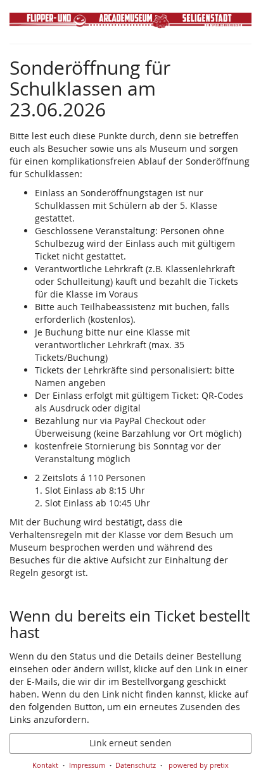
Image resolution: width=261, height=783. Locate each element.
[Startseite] (130, 25)
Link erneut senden (130, 743)
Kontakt (45, 765)
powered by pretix (199, 765)
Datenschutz (135, 765)
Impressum (87, 765)
